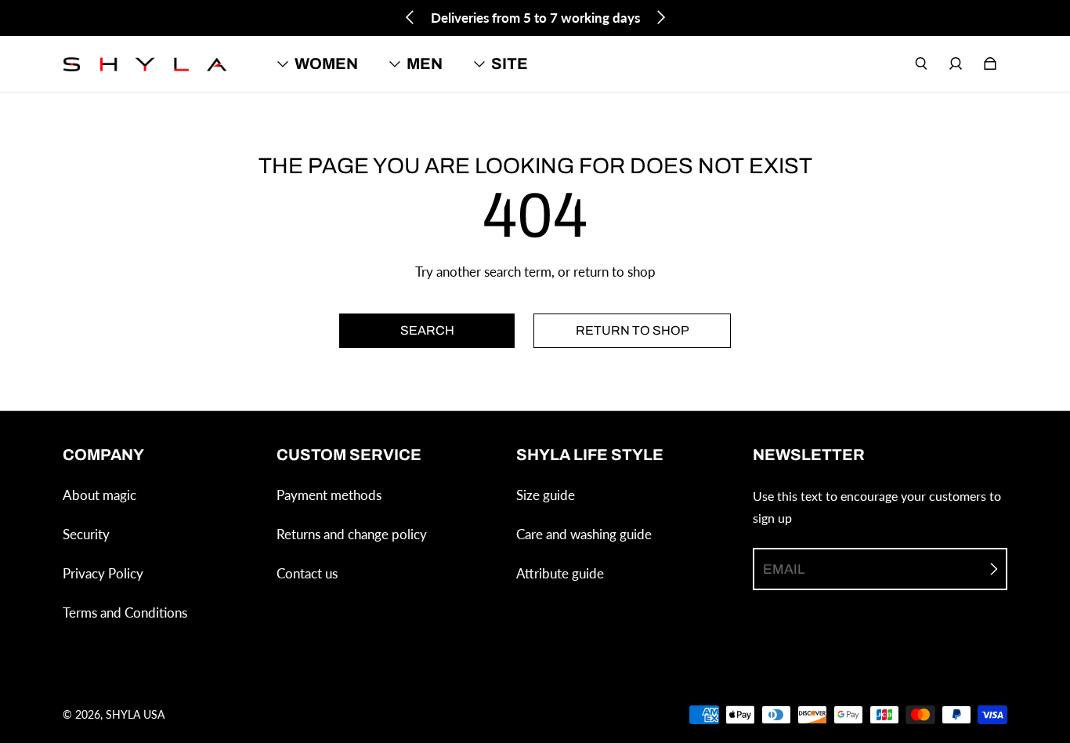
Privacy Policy (103, 573)
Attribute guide (560, 573)
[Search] (921, 63)
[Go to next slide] (660, 17)
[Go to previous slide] (410, 17)
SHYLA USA (135, 714)
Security (86, 534)
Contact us (307, 573)
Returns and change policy (352, 534)
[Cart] (990, 63)
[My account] (955, 63)
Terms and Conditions (125, 612)
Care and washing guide (584, 534)
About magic (99, 495)
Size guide (545, 495)
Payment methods (329, 495)
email (783, 569)
